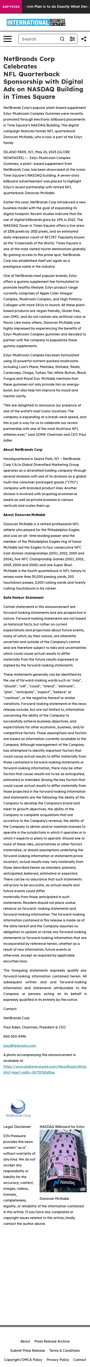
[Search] (62, 39)
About (25, 1341)
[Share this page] (84, 39)
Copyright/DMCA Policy (23, 1360)
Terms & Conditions (64, 1350)
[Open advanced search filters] (72, 39)
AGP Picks (11, 7)
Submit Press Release (27, 1350)
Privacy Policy (57, 1360)
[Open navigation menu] (7, 39)
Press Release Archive (52, 1341)
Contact (79, 1360)
